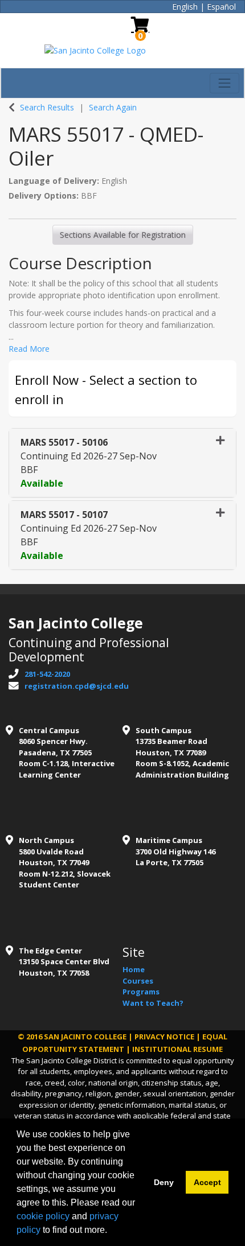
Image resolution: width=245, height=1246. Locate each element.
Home (133, 969)
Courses (137, 981)
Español (221, 6)
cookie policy (43, 1216)
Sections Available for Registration (123, 234)
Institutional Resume (177, 1049)
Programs (141, 991)
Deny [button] (164, 1182)
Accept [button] (207, 1182)
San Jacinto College (85, 1036)
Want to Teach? (152, 1003)
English (185, 6)
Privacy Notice (164, 1036)
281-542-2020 (47, 674)
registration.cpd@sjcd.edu (76, 686)
